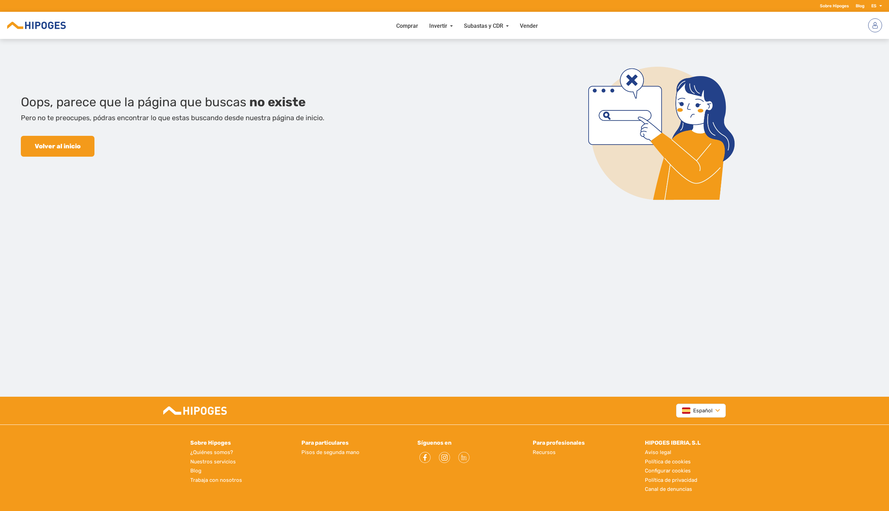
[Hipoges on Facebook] (425, 457)
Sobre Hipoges (834, 5)
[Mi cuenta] (875, 25)
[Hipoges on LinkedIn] (464, 457)
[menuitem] (407, 25)
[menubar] (467, 25)
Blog (860, 5)
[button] (879, 6)
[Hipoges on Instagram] (444, 457)
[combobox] (697, 411)
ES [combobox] (873, 6)
